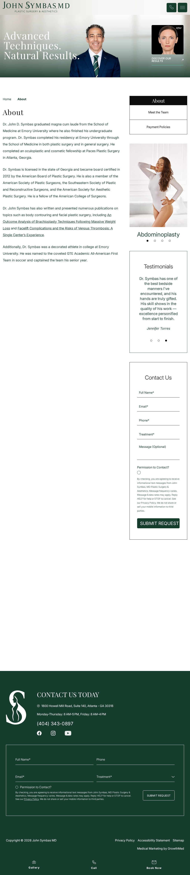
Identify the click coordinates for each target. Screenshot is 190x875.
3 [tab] (162, 241)
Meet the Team (158, 112)
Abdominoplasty (158, 234)
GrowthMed (176, 848)
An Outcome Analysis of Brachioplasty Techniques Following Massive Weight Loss (59, 221)
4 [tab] (170, 241)
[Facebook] (39, 733)
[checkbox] (158, 469)
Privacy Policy (148, 502)
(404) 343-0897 (55, 723)
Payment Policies (158, 127)
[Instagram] (53, 733)
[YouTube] (68, 733)
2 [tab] (155, 241)
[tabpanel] (158, 191)
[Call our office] (171, 7)
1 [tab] (147, 241)
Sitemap (178, 840)
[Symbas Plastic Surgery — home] (16, 707)
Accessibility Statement (154, 840)
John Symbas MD (44, 840)
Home (7, 99)
